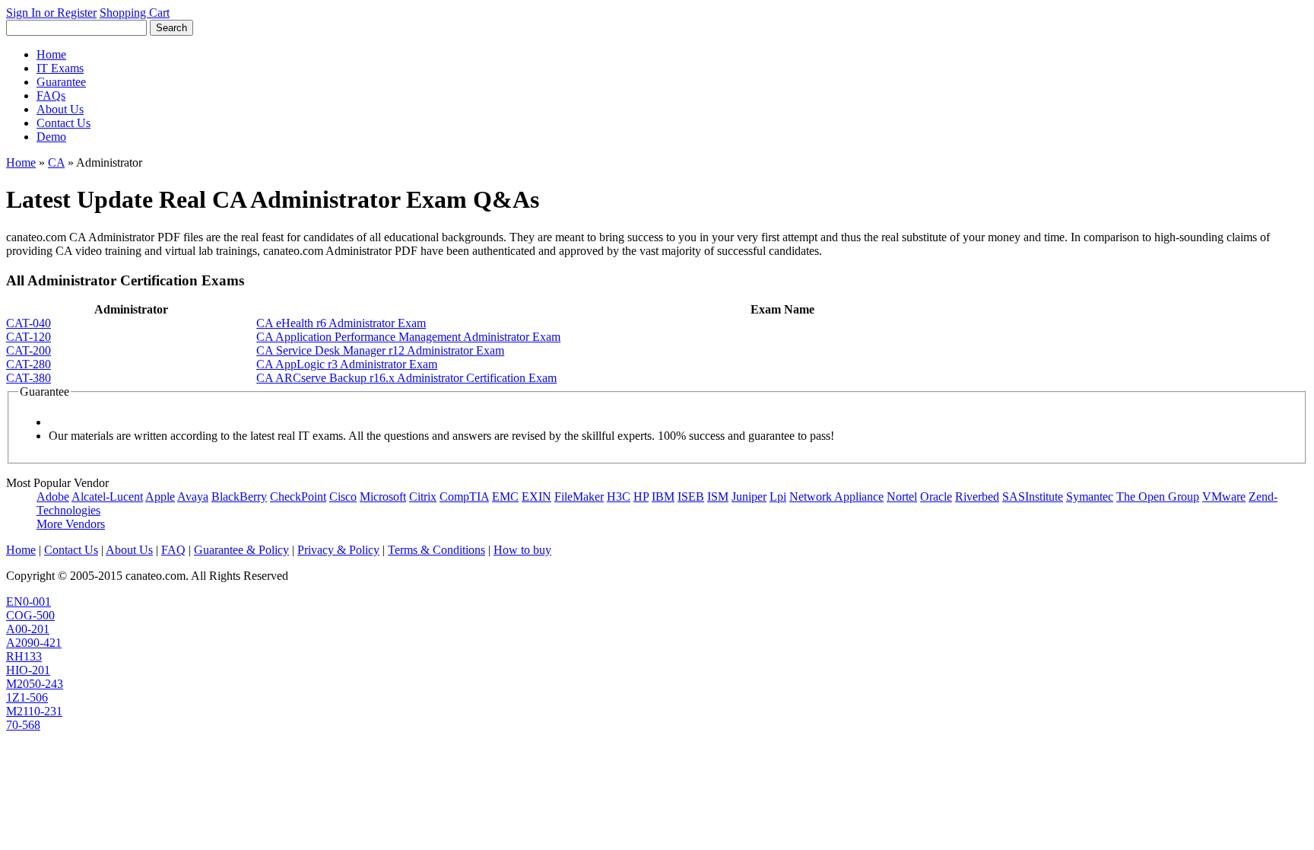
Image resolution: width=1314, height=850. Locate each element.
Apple (160, 496)
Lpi (778, 496)
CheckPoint (298, 496)
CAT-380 (28, 377)
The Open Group (1157, 496)
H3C (618, 496)
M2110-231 (34, 711)
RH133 (24, 656)
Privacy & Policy (338, 549)
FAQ (173, 549)
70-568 (23, 724)
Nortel (902, 496)
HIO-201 (28, 670)
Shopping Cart (135, 12)
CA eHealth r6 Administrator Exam (341, 323)
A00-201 (27, 628)
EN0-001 (28, 601)
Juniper (749, 496)
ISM (717, 496)
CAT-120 (28, 336)
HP (641, 496)
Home (51, 54)
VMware (1224, 496)
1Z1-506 (27, 697)
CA (56, 162)
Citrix (422, 496)
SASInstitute (1032, 496)
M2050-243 (34, 683)
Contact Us (63, 122)
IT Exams (60, 68)
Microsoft (383, 496)
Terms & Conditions (436, 549)
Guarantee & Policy (241, 549)
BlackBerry (239, 496)
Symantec (1089, 496)
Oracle (936, 496)
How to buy (522, 549)
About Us (60, 109)
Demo (51, 136)
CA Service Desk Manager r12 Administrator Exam (380, 350)
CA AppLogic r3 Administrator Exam (346, 364)
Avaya (192, 496)
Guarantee (61, 81)
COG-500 (30, 615)
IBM (663, 496)
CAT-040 (28, 323)
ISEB (691, 496)
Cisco (343, 496)
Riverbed (977, 496)
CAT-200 (28, 350)
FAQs (50, 95)
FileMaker (579, 496)
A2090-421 (34, 642)
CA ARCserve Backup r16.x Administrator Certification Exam (406, 377)
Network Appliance (836, 496)
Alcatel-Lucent (107, 496)
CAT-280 (28, 364)
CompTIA (464, 496)
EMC (505, 496)
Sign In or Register (51, 12)
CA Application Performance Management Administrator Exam (408, 336)
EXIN (536, 496)
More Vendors (70, 523)
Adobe (52, 496)
